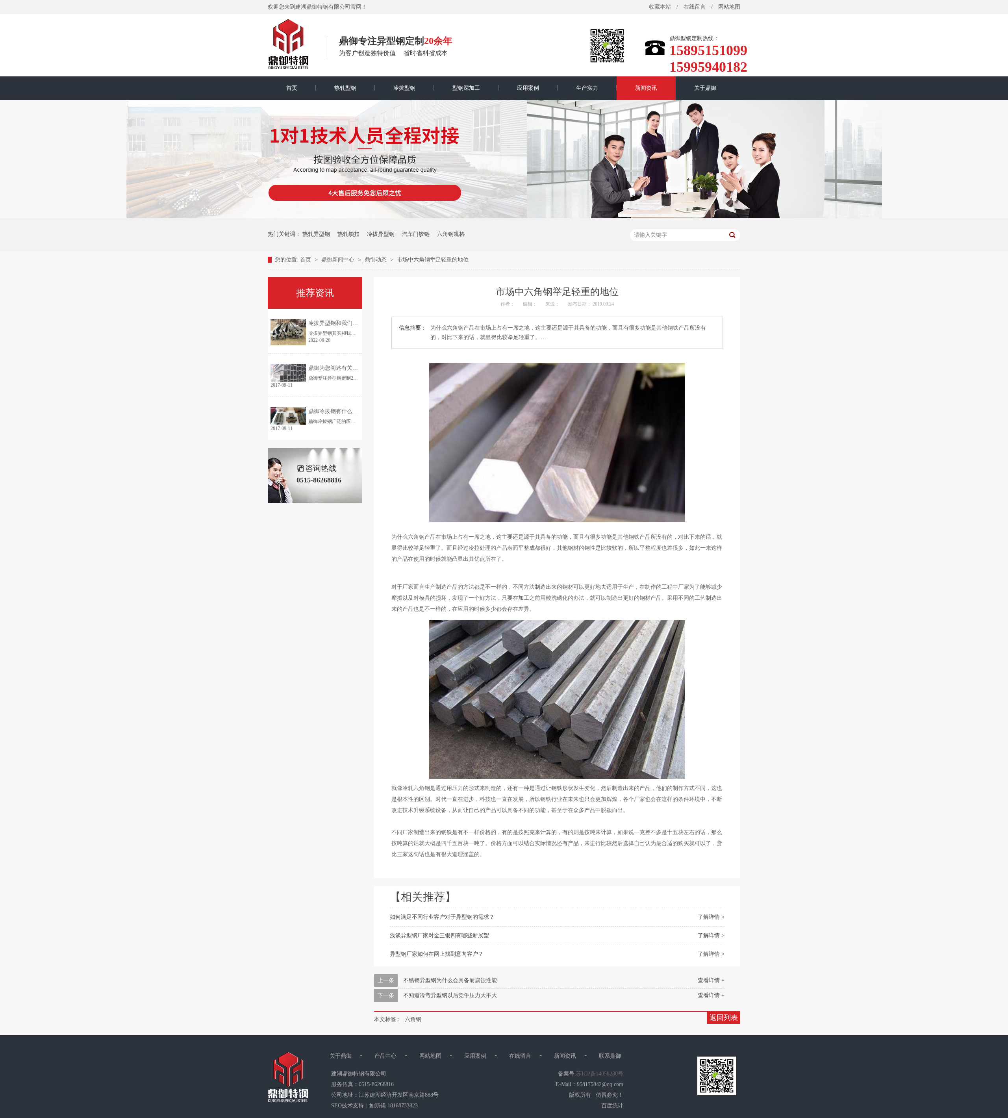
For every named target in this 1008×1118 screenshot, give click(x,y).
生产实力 (587, 88)
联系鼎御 (610, 1056)
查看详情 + (711, 980)
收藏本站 (660, 7)
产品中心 (385, 1056)
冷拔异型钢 (381, 234)
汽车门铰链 (416, 234)
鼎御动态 (376, 260)
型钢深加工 (466, 88)
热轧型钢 (345, 88)
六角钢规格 (451, 234)
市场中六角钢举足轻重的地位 (433, 260)
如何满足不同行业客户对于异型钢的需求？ (442, 917)
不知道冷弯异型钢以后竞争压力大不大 (450, 995)
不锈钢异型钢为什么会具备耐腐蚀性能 (450, 980)
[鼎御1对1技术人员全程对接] (504, 216)
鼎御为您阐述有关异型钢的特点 (346, 368)
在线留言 (695, 7)
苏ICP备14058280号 (599, 1074)
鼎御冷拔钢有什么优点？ (338, 411)
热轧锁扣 (348, 234)
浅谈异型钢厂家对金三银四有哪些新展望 (439, 935)
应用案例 (528, 88)
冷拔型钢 (404, 88)
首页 (291, 88)
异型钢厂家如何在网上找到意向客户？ (437, 954)
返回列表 (724, 1018)
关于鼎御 (705, 88)
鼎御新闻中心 (338, 260)
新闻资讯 (646, 88)
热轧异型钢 (316, 234)
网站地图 (729, 7)
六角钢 (413, 1019)
